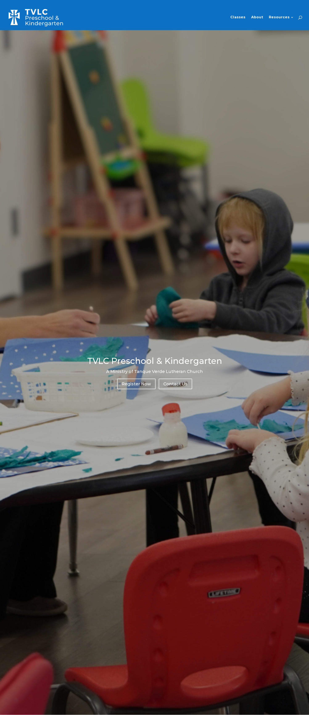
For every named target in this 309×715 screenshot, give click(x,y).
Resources (279, 17)
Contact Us (175, 383)
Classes (238, 17)
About (257, 17)
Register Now (136, 383)
